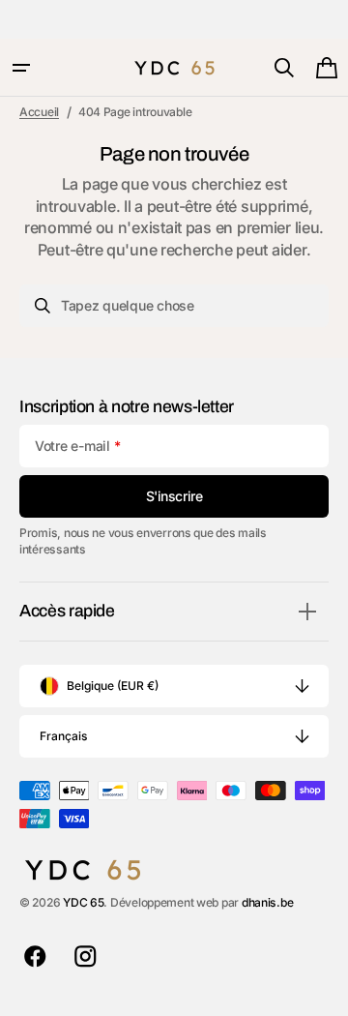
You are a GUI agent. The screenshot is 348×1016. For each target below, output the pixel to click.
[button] (21, 67)
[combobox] (174, 305)
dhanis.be (268, 902)
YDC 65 (83, 902)
